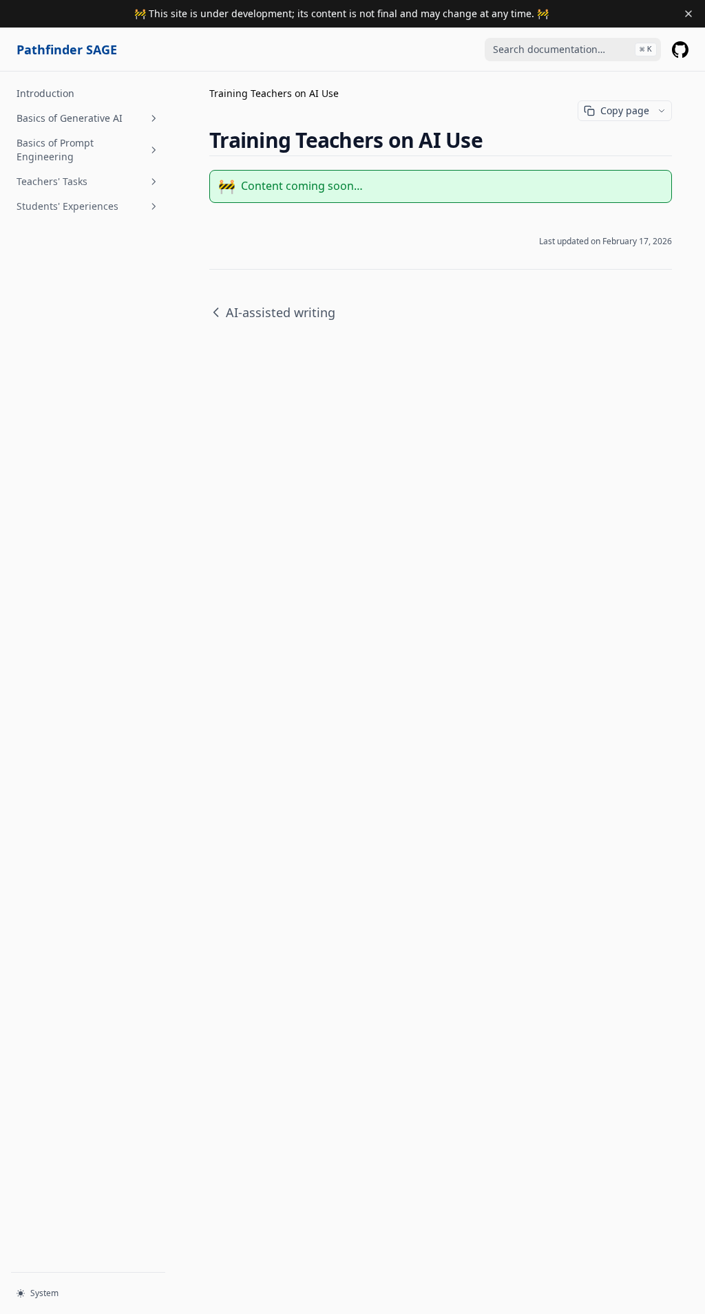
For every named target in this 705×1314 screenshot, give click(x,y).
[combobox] (573, 49)
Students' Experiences (67, 206)
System (44, 1293)
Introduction (45, 93)
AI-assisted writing (280, 312)
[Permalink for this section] (494, 140)
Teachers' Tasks (52, 181)
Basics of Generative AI (70, 118)
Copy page (624, 110)
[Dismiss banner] (688, 14)
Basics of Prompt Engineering (55, 149)
